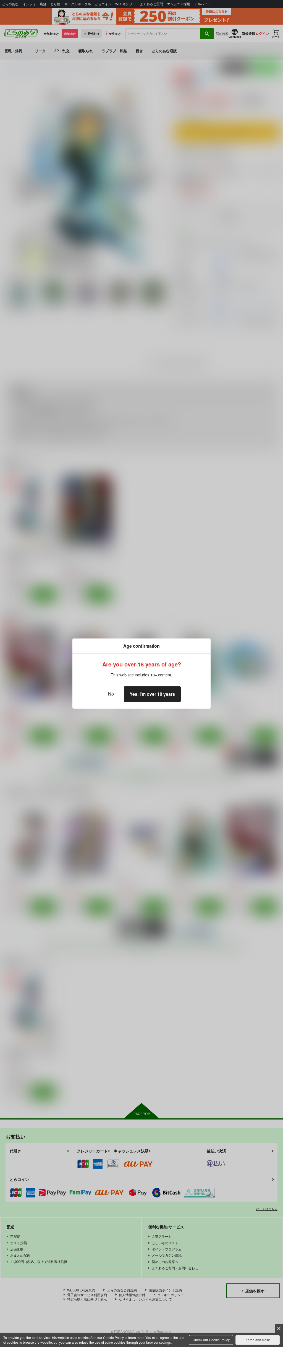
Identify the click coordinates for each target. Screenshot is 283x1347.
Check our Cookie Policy (211, 1339)
